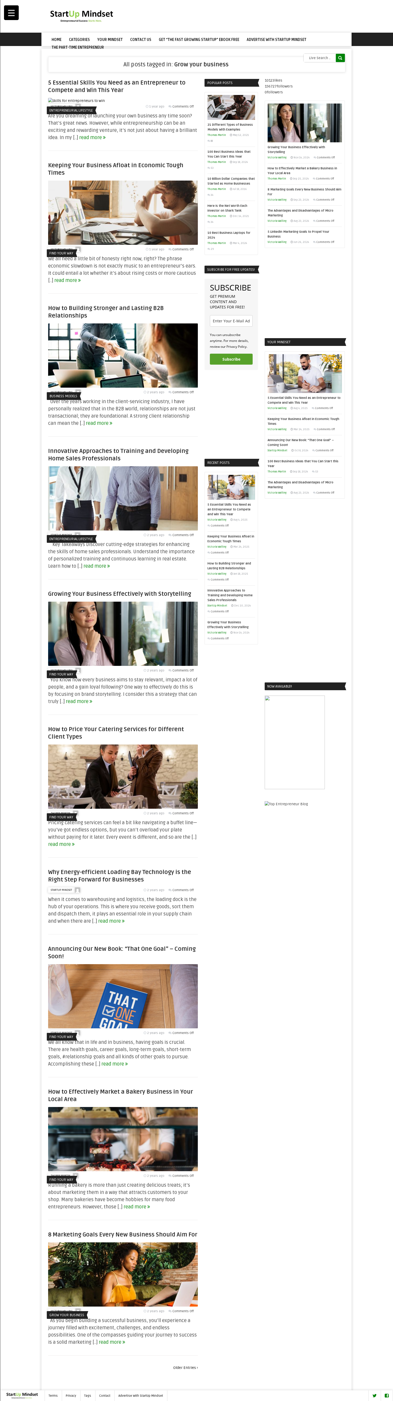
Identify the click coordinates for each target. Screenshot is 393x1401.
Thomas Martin (216, 135)
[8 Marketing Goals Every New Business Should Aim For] (123, 1305)
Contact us (140, 39)
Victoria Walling (216, 519)
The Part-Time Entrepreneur (78, 47)
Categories (79, 39)
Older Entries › (185, 1367)
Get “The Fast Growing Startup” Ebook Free (199, 39)
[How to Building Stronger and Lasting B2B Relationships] (123, 386)
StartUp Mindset (61, 890)
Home (56, 39)
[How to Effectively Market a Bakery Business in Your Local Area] (123, 1170)
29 (212, 249)
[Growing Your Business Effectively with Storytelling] (123, 664)
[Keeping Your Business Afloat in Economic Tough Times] (123, 243)
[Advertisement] (247, 16)
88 (212, 141)
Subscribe (231, 359)
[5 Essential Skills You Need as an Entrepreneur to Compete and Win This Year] (76, 100)
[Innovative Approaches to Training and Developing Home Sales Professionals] (123, 529)
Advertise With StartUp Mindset (276, 39)
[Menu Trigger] (11, 12)
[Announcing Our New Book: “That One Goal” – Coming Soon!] (123, 1027)
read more (91, 137)
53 (212, 168)
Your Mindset (110, 39)
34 (212, 195)
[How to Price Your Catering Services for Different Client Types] (123, 807)
